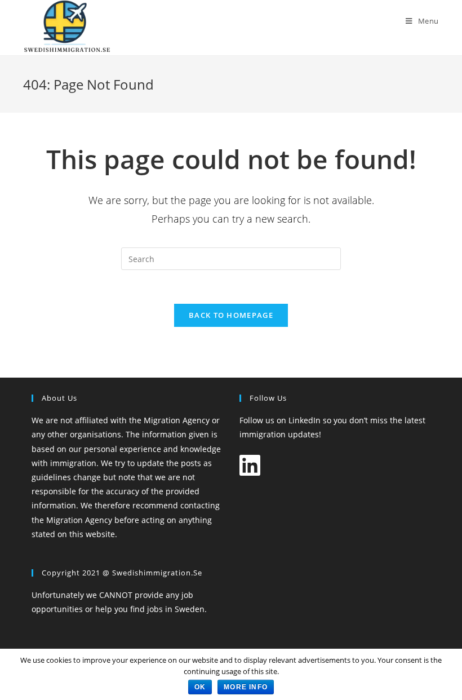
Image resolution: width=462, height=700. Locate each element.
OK (200, 687)
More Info (246, 687)
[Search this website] (231, 257)
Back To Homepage (231, 315)
